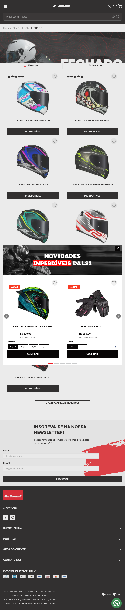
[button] (50, 363)
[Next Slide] (118, 316)
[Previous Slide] (6, 316)
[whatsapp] (116, 603)
